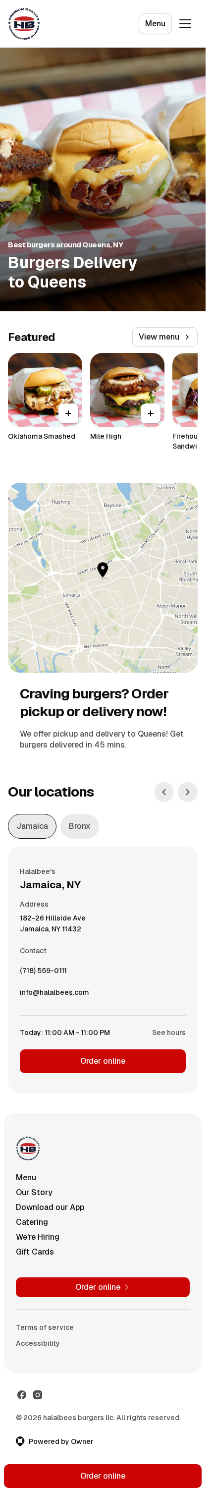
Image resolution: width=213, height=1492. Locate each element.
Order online (102, 1061)
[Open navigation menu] (185, 24)
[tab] (32, 826)
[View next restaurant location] (188, 792)
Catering (32, 1222)
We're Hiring (37, 1237)
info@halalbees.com (54, 995)
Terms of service (45, 1327)
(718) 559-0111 (43, 973)
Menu (155, 23)
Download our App (50, 1207)
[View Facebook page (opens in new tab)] (22, 1395)
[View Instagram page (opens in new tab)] (38, 1395)
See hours (169, 1032)
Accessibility (38, 1343)
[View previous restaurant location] (164, 792)
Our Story (34, 1192)
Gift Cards (35, 1252)
